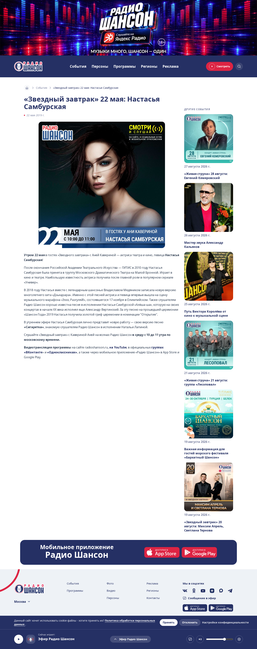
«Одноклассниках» (62, 352)
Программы (124, 66)
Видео (111, 590)
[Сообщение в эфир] (190, 639)
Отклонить (190, 622)
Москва (20, 602)
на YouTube (117, 347)
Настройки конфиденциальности (225, 622)
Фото (110, 583)
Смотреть (223, 66)
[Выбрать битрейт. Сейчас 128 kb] (239, 639)
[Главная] (27, 88)
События (78, 66)
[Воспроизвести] (18, 639)
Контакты (153, 598)
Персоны (100, 66)
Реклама (171, 66)
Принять (169, 622)
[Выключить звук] (200, 639)
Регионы (149, 66)
